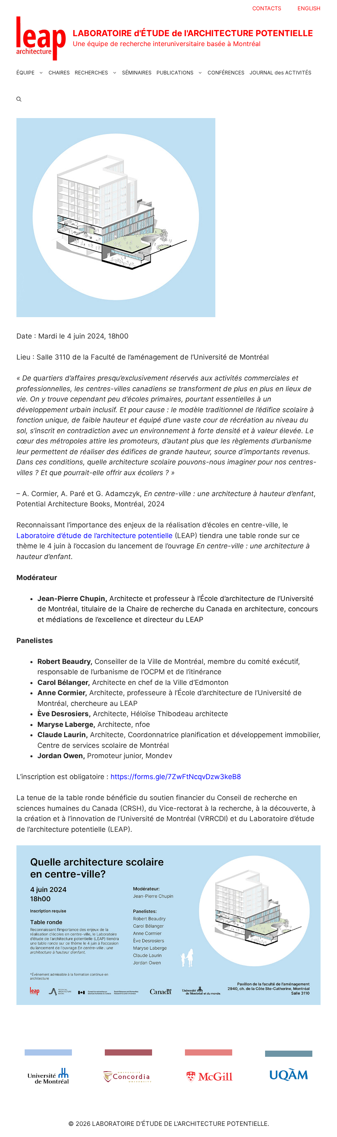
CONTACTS (266, 8)
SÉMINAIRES (137, 73)
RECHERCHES (91, 73)
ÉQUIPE (25, 73)
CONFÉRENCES (226, 73)
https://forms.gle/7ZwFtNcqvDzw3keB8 (176, 777)
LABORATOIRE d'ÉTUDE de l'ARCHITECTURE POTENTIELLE (193, 33)
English (309, 8)
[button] (19, 97)
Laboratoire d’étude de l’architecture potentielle (94, 535)
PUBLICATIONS (175, 73)
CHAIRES (59, 73)
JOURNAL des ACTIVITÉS (280, 73)
